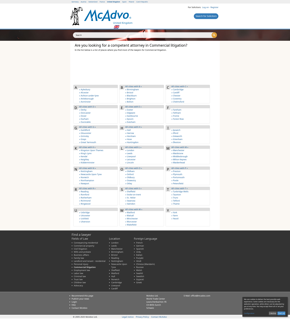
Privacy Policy (142, 316)
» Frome (175, 115)
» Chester (175, 95)
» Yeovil (175, 218)
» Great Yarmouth (87, 142)
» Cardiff (175, 92)
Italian (139, 255)
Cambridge (116, 282)
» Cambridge (177, 89)
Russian (140, 267)
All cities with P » (179, 168)
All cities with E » (133, 106)
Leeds (114, 245)
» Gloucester (85, 133)
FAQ (74, 304)
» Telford (175, 200)
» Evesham (130, 122)
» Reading (84, 191)
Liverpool (115, 285)
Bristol (114, 255)
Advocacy (78, 285)
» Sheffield (130, 191)
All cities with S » (133, 188)
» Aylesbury (84, 89)
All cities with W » (133, 209)
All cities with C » (179, 86)
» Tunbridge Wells (179, 191)
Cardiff (114, 288)
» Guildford (84, 130)
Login (74, 301)
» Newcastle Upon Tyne (90, 174)
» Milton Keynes (179, 159)
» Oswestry (130, 180)
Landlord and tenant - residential (89, 261)
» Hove (128, 139)
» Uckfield (84, 218)
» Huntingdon (131, 142)
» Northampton (86, 180)
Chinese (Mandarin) (145, 264)
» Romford (84, 194)
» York (174, 212)
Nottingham (117, 261)
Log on (205, 7)
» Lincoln (129, 162)
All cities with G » (87, 127)
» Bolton (129, 101)
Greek (139, 282)
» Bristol (129, 92)
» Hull (128, 130)
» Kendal (83, 156)
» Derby (82, 109)
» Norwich (84, 177)
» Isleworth (176, 136)
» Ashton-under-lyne (89, 95)
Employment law (82, 270)
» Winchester (131, 218)
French (139, 242)
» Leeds (128, 153)
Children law (80, 282)
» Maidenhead (178, 162)
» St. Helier (130, 197)
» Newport (84, 183)
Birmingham (117, 251)
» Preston (175, 171)
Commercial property (84, 245)
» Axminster (85, 101)
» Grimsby (84, 136)
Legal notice (128, 316)
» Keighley (84, 159)
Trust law (78, 279)
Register (214, 7)
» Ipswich (175, 130)
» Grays (82, 139)
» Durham (84, 119)
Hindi (138, 261)
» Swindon (130, 203)
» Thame (175, 203)
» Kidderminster (86, 162)
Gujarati (140, 279)
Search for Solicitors (206, 16)
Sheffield (115, 270)
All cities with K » (87, 147)
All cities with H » (133, 127)
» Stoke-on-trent (133, 194)
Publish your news (80, 298)
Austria (83, 2)
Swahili (139, 273)
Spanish (140, 248)
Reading (115, 258)
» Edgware (130, 112)
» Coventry (176, 98)
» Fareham (176, 109)
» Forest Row (177, 119)
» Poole (174, 180)
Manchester (117, 248)
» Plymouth (176, 174)
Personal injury (81, 264)
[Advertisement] (143, 68)
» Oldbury (130, 177)
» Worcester (131, 221)
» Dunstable (85, 122)
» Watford (130, 212)
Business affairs (81, 255)
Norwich (115, 279)
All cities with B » (133, 86)
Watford (115, 273)
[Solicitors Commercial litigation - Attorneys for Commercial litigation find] (107, 15)
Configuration (249, 313)
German (140, 245)
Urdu (138, 251)
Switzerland (92, 2)
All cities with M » (179, 147)
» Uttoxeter (84, 215)
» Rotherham (85, 197)
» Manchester (177, 150)
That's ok (281, 313)
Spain (124, 2)
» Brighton (130, 98)
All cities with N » (87, 168)
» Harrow (129, 133)
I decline (272, 313)
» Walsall (129, 215)
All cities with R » (87, 188)
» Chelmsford (177, 101)
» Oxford (129, 174)
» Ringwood (84, 203)
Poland (131, 2)
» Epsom (129, 119)
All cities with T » (179, 188)
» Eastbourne (131, 115)
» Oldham (130, 171)
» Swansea (130, 200)
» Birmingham (132, 89)
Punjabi (139, 258)
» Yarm (174, 215)
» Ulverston (84, 221)
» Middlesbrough (179, 156)
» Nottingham (86, 171)
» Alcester (84, 92)
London (114, 242)
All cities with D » (87, 106)
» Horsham (130, 136)
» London (129, 150)
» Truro (174, 197)
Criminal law (80, 276)
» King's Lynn (85, 153)
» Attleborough (86, 98)
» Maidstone (177, 153)
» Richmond (85, 200)
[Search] (214, 35)
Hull (113, 276)
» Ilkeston (176, 142)
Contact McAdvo (79, 308)
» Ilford (174, 133)
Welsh (139, 270)
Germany (75, 2)
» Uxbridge (84, 212)
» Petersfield (177, 183)
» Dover (82, 115)
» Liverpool (130, 156)
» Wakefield (130, 224)
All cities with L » (133, 147)
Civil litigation (80, 248)
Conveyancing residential (86, 242)
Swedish (140, 276)
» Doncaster (85, 112)
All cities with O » (133, 168)
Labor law (78, 273)
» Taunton (176, 194)
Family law (79, 258)
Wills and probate (82, 251)
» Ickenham (176, 139)
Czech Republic (142, 2)
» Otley (128, 183)
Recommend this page (82, 295)
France (102, 2)
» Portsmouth (178, 177)
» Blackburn (131, 95)
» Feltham (176, 112)
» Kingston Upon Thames (91, 150)
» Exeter (129, 109)
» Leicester (130, 159)
